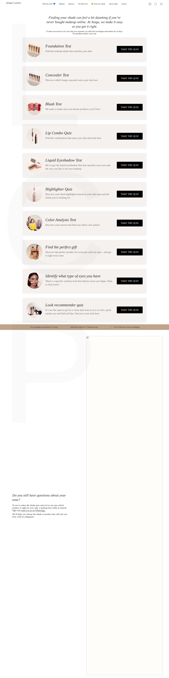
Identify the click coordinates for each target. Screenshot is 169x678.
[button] (61, 4)
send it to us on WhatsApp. (33, 510)
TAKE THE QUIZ (130, 49)
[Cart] (161, 4)
